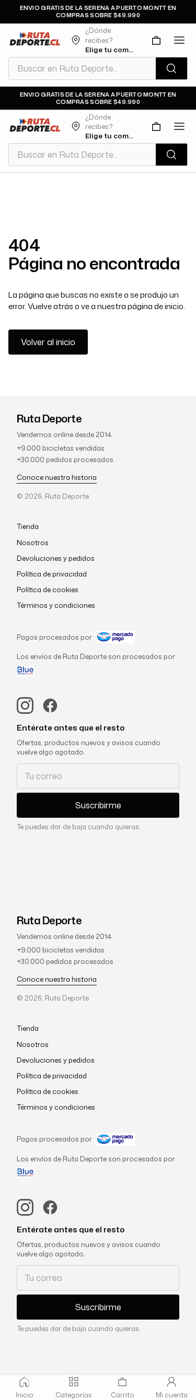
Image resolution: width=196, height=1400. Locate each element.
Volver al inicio (48, 342)
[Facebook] (50, 705)
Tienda (28, 526)
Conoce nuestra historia (57, 477)
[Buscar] (171, 68)
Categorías (73, 1394)
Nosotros (33, 542)
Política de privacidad (52, 574)
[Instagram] (25, 705)
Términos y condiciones (56, 605)
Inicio (24, 1394)
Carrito (122, 1394)
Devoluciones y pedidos (56, 558)
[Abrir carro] (156, 40)
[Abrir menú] (179, 40)
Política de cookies (47, 589)
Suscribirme (98, 805)
